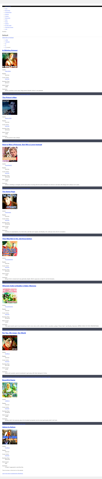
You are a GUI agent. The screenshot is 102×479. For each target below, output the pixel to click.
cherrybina (8, 71)
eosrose (7, 79)
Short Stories (6, 94)
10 (5, 43)
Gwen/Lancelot (30, 377)
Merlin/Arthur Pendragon (19, 94)
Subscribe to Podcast (8, 37)
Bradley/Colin (19, 235)
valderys (7, 401)
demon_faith (8, 118)
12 (5, 47)
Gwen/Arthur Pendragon (19, 377)
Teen (27, 141)
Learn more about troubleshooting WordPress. (12, 473)
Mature (28, 94)
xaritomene (8, 212)
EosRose (7, 353)
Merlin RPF (12, 235)
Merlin (11, 94)
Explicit (25, 235)
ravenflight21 (8, 165)
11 (5, 45)
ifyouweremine (9, 259)
